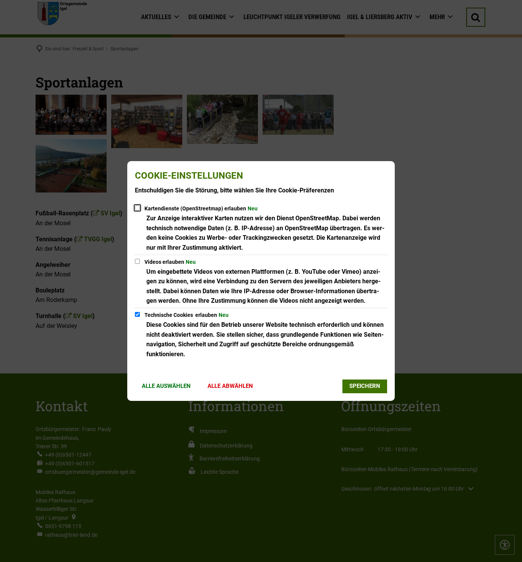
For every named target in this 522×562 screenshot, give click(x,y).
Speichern (364, 386)
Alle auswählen (166, 386)
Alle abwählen (230, 386)
